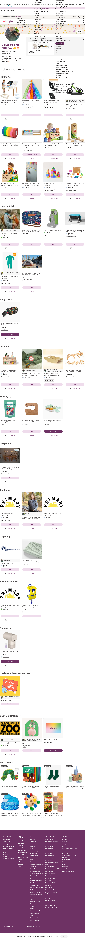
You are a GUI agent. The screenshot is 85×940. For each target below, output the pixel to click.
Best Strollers (48, 885)
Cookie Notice (65, 866)
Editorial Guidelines (66, 868)
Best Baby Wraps (49, 858)
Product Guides (50, 836)
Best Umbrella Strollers (50, 905)
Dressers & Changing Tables (37, 887)
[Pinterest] (15, 930)
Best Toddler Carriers (50, 890)
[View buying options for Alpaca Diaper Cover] (10, 549)
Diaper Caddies (33, 882)
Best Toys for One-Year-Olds (52, 896)
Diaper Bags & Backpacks (36, 880)
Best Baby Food (49, 848)
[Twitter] (19, 930)
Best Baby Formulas (50, 851)
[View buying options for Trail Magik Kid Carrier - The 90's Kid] (10, 219)
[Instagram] (8, 930)
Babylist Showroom (22, 850)
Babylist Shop (21, 847)
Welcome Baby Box (7, 861)
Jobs (19, 861)
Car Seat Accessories (35, 871)
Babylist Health (21, 845)
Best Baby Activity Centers (51, 841)
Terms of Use (65, 851)
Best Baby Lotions (49, 853)
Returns (63, 846)
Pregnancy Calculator (50, 910)
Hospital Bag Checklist (8, 848)
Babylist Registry (22, 840)
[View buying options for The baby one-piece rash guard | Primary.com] (10, 594)
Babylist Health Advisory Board (69, 848)
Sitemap (64, 864)
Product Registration (66, 859)
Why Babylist (6, 844)
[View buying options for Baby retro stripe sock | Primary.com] (10, 502)
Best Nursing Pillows (50, 878)
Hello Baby (20, 859)
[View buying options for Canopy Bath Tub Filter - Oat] (10, 640)
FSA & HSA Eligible (34, 851)
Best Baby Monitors (50, 855)
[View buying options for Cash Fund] (32, 728)
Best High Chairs (49, 875)
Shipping (64, 844)
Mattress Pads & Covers (36, 896)
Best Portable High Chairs (51, 882)
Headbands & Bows (34, 890)
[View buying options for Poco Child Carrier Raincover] (53, 219)
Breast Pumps (33, 866)
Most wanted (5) (10, 69)
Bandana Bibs (33, 853)
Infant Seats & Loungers (36, 894)
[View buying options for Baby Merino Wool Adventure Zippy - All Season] (10, 262)
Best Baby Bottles (49, 844)
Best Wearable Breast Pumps (52, 907)
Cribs (31, 878)
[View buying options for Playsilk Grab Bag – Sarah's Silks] (32, 89)
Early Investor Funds (23, 857)
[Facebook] (12, 930)
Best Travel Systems (50, 903)
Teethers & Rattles (34, 918)
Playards (32, 906)
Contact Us (64, 841)
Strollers (32, 915)
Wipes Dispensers (34, 920)
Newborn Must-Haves (35, 844)
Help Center (64, 839)
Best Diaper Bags (49, 871)
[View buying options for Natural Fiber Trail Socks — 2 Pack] (53, 775)
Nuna (31, 904)
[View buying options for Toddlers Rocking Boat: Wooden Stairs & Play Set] (53, 359)
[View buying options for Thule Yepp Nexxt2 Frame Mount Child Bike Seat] (53, 89)
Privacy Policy (7, 6)
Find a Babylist (6, 841)
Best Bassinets (48, 860)
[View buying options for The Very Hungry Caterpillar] (10, 775)
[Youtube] (22, 930)
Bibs (31, 861)
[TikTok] (4, 930)
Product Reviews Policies (68, 871)
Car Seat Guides (49, 839)
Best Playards (48, 880)
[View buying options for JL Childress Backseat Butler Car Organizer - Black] (10, 312)
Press (19, 866)
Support (65, 836)
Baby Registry (8, 836)
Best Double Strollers (50, 873)
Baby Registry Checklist (9, 846)
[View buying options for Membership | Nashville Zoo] (10, 728)
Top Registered (33, 846)
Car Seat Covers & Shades (36, 873)
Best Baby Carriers (49, 846)
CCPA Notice (65, 861)
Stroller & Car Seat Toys (36, 910)
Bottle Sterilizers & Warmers (37, 864)
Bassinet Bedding (34, 855)
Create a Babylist (7, 839)
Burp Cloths (33, 868)
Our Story (20, 864)
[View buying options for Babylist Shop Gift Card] (53, 728)
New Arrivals (33, 839)
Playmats (32, 908)
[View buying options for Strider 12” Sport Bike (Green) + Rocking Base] (75, 89)
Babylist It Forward (22, 854)
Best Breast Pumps (49, 866)
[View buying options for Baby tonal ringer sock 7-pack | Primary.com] (53, 502)
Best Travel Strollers (50, 900)
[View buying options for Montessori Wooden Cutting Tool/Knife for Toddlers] (32, 409)
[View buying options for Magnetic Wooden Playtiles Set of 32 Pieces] (53, 172)
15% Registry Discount (8, 858)
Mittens (31, 899)
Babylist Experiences (23, 852)
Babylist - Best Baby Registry (8, 21)
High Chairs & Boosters (35, 892)
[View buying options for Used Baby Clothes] (10, 686)
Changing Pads (33, 875)
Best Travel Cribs (49, 898)
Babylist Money (22, 843)
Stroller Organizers (34, 913)
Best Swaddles (48, 887)
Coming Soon (33, 841)
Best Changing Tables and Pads (52, 868)
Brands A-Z (32, 848)
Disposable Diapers (34, 885)
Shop (31, 836)
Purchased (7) (20, 69)
